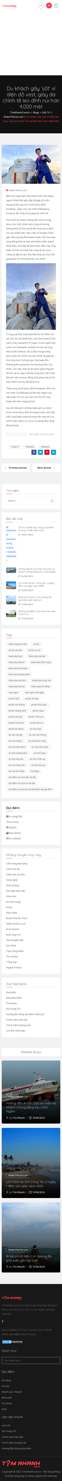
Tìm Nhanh (18, 1117)
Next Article (44, 467)
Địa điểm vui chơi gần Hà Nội (22, 777)
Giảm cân (11, 896)
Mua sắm (14, 833)
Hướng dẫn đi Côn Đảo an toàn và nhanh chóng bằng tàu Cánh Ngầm (37, 570)
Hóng (9, 907)
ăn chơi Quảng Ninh (18, 753)
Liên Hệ (6, 1425)
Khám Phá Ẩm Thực (16, 918)
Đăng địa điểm (14, 997)
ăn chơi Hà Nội (15, 734)
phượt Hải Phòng (17, 704)
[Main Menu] (56, 5)
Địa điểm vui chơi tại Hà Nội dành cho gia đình (30, 789)
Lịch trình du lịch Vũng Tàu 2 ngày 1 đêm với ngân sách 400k (36, 584)
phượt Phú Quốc (39, 704)
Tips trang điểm (15, 951)
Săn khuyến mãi (14, 940)
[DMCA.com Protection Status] (12, 1342)
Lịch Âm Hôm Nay (15, 1030)
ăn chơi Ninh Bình (17, 747)
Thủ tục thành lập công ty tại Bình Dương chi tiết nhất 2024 (35, 529)
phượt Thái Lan (36, 716)
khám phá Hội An (17, 662)
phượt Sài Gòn (15, 716)
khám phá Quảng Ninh (19, 674)
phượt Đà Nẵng (16, 728)
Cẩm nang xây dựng (16, 863)
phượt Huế (14, 698)
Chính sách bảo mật (16, 1019)
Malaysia (45, 446)
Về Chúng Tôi (13, 1008)
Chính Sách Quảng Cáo (18, 1025)
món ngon (13, 692)
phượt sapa (38, 710)
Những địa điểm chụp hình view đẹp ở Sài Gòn (37, 612)
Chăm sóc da (12, 869)
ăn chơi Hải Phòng (37, 734)
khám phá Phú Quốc (18, 668)
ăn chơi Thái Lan (37, 759)
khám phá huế (15, 656)
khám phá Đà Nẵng (40, 686)
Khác (12, 827)
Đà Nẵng (35, 771)
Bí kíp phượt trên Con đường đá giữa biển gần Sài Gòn (34, 598)
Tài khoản (11, 1003)
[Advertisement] (31, 43)
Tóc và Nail (12, 956)
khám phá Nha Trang (41, 662)
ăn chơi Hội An (15, 740)
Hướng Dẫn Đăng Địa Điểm (16, 1448)
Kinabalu (30, 446)
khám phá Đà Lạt (17, 686)
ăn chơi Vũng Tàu (17, 765)
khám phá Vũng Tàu (41, 680)
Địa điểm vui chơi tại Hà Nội (22, 783)
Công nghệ (12, 879)
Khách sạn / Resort (12, 1391)
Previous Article (18, 467)
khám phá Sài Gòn (17, 680)
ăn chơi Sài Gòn (16, 759)
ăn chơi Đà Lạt (38, 765)
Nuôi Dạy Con (13, 934)
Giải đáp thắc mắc (15, 890)
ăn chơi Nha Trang (37, 740)
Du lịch (13, 822)
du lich (36, 644)
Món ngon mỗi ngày (34, 692)
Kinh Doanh (12, 929)
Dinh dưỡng (12, 885)
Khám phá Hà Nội (37, 656)
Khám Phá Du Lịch (18, 190)
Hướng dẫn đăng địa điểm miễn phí (25, 1014)
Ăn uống (15, 816)
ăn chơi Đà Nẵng (16, 771)
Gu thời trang (13, 901)
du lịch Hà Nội (15, 650)
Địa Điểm (11, 992)
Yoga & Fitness (14, 967)
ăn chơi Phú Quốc (40, 747)
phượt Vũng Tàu (16, 722)
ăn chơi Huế (35, 728)
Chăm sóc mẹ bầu (15, 874)
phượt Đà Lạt (36, 722)
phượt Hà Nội (31, 698)
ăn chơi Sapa (40, 753)
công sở (15, 446)
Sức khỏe (14, 838)
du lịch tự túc (34, 650)
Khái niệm (11, 912)
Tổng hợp (11, 962)
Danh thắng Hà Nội (18, 644)
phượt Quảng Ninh (17, 710)
